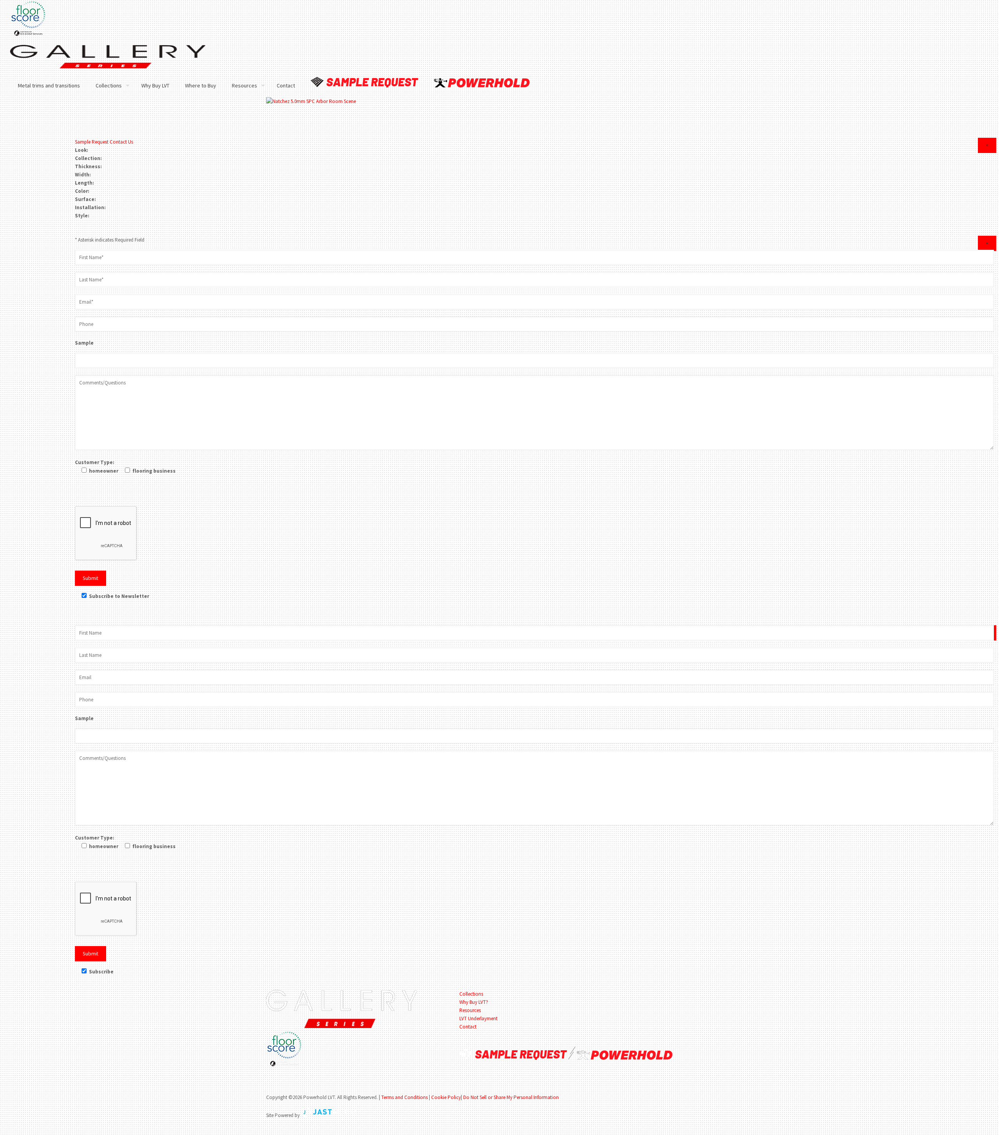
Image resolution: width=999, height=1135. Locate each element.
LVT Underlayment (478, 1018)
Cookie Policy (446, 1097)
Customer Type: (94, 462)
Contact (467, 1026)
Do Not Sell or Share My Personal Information (511, 1097)
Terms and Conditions (404, 1097)
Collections (471, 994)
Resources (470, 1010)
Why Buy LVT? (473, 1002)
